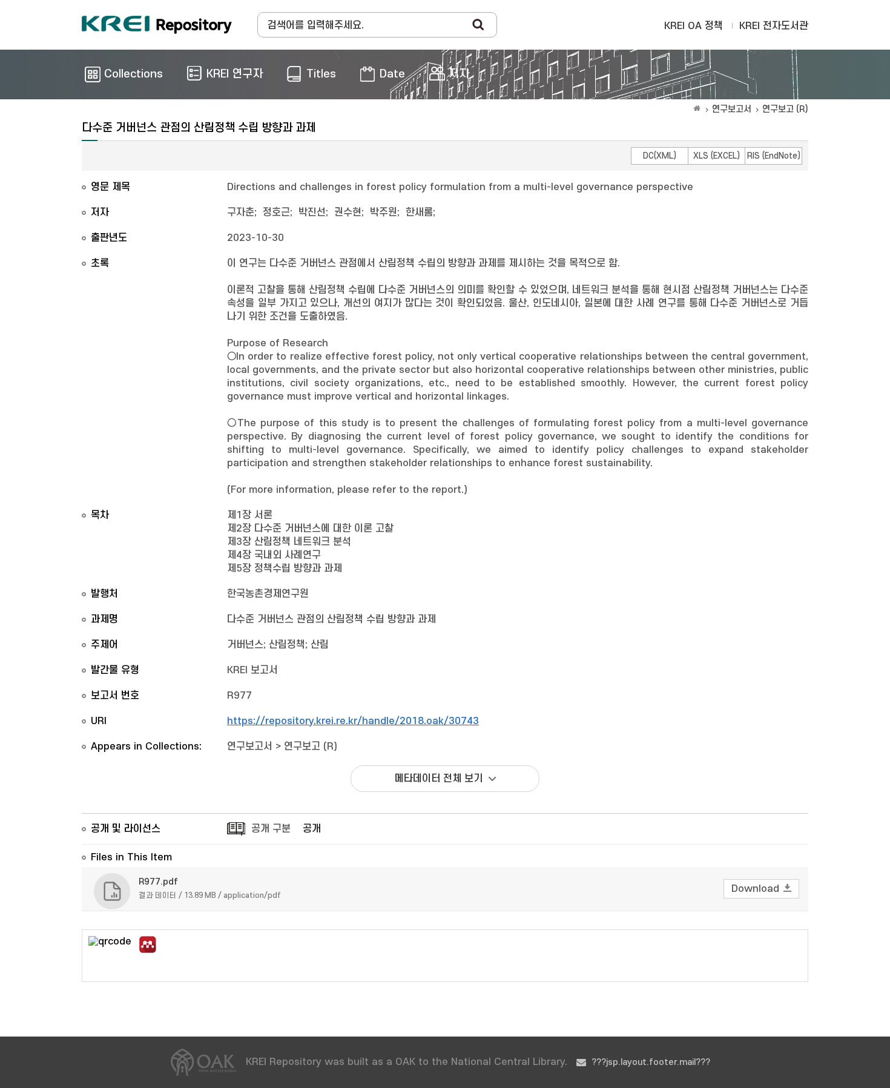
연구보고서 (731, 109)
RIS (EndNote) (773, 155)
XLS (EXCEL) (716, 155)
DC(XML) (659, 155)
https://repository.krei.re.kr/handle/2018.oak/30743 (353, 721)
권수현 (347, 212)
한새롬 (419, 212)
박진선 (312, 212)
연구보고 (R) (785, 109)
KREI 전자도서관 (773, 26)
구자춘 (240, 212)
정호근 (276, 212)
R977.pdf (158, 882)
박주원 (383, 212)
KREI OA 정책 (693, 26)
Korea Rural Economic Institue (157, 25)
